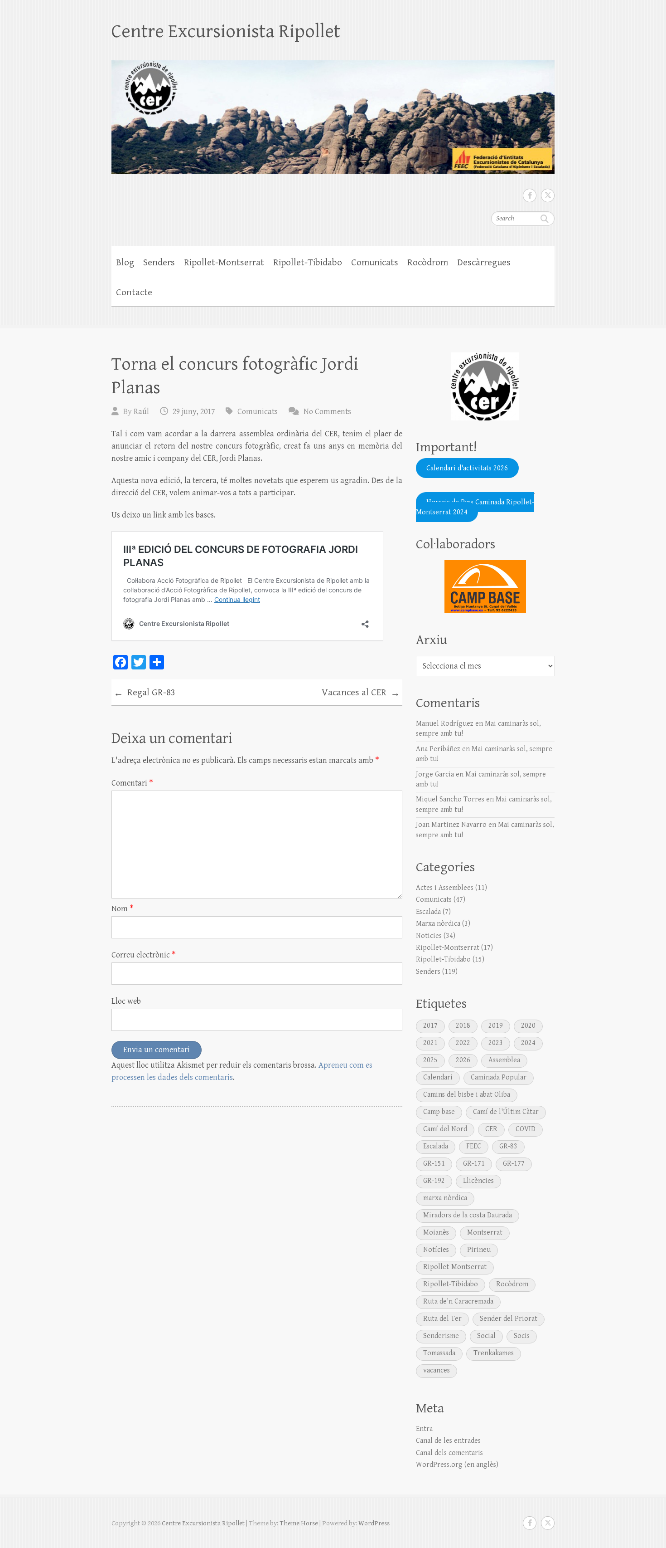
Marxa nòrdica (438, 923)
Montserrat (484, 1232)
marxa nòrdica (445, 1198)
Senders (159, 262)
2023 (495, 1043)
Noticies (429, 936)
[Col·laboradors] (485, 586)
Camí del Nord (445, 1129)
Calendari (438, 1077)
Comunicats (374, 262)
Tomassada (439, 1353)
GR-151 (434, 1163)
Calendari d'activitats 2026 (467, 468)
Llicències (478, 1181)
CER (491, 1129)
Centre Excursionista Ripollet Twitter (548, 195)
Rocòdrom (427, 262)
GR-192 (434, 1181)
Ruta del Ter (442, 1318)
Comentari (132, 783)
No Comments (327, 411)
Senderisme (441, 1336)
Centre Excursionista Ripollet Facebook (529, 195)
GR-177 (514, 1163)
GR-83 (508, 1146)
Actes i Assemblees (444, 888)
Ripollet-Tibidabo (307, 262)
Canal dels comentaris (449, 1453)
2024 (528, 1043)
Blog (125, 262)
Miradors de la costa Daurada (467, 1215)
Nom (122, 908)
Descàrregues (484, 262)
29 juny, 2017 (194, 411)
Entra (424, 1429)
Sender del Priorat (508, 1318)
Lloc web (126, 1001)
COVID (526, 1129)
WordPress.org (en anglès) (457, 1464)
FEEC (473, 1146)
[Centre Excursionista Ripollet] (333, 111)
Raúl (141, 411)
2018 (463, 1025)
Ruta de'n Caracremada (458, 1301)
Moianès (436, 1232)
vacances (436, 1370)
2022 (463, 1043)
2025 (430, 1060)
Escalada (428, 912)
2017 (430, 1025)
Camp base (439, 1112)
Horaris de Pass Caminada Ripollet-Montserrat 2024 (475, 507)
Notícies (436, 1249)
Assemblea (504, 1060)
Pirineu (479, 1249)
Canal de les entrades (448, 1440)
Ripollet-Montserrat (224, 262)
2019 (495, 1025)
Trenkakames (493, 1353)
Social (486, 1336)
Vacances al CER (361, 693)
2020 (528, 1025)
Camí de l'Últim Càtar (506, 1112)
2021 (430, 1043)
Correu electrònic (143, 955)
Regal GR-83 (144, 693)
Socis (522, 1336)
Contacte (134, 292)
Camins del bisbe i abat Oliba (466, 1094)
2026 (463, 1060)
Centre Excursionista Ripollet (225, 31)
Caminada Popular (498, 1077)
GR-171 (474, 1163)
